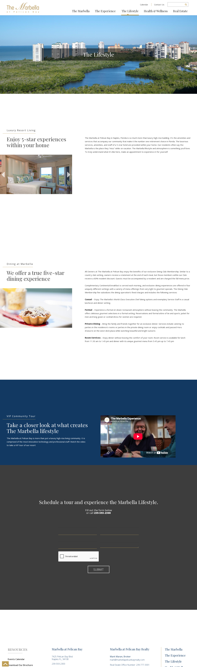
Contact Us (159, 4)
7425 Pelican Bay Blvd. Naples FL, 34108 (62, 658)
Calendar (144, 4)
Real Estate (180, 11)
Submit (98, 569)
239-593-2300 (102, 512)
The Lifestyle (130, 11)
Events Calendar (16, 659)
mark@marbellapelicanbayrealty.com (127, 659)
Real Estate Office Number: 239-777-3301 (130, 665)
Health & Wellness (156, 11)
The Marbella (81, 11)
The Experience (105, 11)
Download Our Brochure (20, 665)
